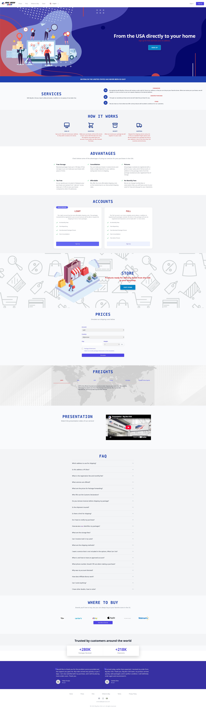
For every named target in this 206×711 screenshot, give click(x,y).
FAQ (26, 4)
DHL (78, 380)
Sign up (200, 4)
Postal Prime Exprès (144, 380)
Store (43, 4)
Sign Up (77, 244)
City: (83, 341)
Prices (20, 4)
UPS (95, 380)
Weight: (106, 341)
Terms (119, 694)
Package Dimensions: (90, 348)
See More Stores (103, 622)
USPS (61, 380)
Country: (84, 334)
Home (71, 694)
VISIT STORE (128, 287)
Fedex (111, 380)
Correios (127, 380)
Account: (84, 327)
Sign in (191, 4)
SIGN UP (155, 48)
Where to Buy (35, 4)
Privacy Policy (133, 694)
